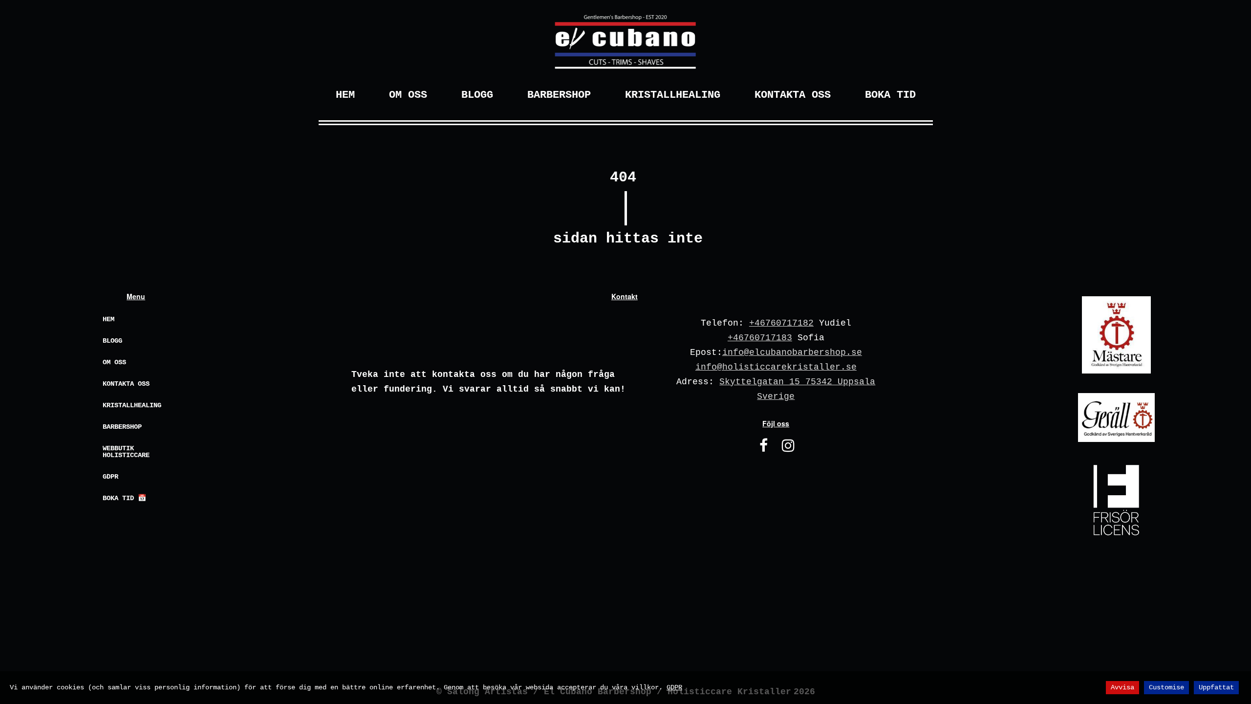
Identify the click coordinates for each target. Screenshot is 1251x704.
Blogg (477, 95)
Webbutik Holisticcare (126, 451)
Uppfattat (1216, 687)
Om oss (114, 362)
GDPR (110, 477)
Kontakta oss (126, 384)
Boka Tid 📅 (124, 498)
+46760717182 (781, 323)
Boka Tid (890, 95)
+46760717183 (760, 338)
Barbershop (559, 95)
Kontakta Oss (793, 95)
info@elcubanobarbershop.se (792, 352)
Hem (345, 95)
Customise (1166, 687)
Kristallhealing (672, 95)
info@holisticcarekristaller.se (776, 367)
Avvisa (1122, 687)
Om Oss (408, 95)
